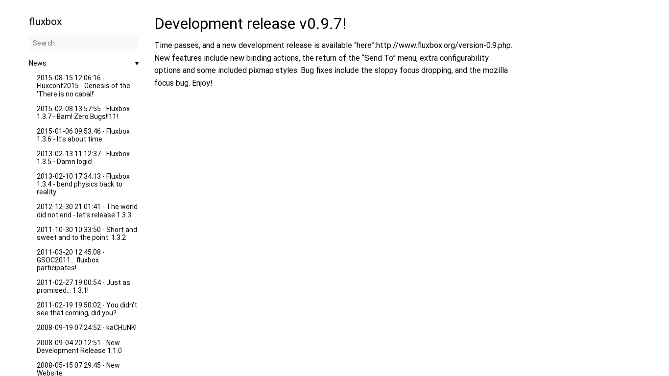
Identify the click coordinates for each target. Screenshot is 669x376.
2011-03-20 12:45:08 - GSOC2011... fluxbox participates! (71, 260)
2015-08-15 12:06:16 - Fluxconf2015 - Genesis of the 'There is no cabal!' (83, 85)
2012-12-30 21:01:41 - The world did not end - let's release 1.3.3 (87, 210)
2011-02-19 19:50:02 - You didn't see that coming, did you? (87, 309)
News (38, 63)
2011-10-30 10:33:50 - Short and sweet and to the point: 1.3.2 (87, 233)
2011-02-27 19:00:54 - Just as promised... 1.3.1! (83, 286)
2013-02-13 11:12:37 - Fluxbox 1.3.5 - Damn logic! (83, 157)
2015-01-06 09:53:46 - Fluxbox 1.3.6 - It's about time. (83, 135)
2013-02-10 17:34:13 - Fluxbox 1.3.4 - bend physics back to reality (83, 184)
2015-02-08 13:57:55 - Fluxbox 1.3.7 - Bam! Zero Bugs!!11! (83, 112)
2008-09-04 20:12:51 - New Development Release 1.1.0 (79, 346)
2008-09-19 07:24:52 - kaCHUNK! (87, 327)
